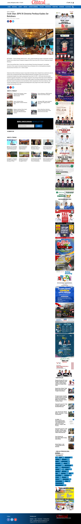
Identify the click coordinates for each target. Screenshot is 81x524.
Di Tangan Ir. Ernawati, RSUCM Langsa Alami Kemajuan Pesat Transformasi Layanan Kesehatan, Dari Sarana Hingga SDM (12, 161)
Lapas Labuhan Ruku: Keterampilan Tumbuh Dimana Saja (20, 102)
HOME (9, 6)
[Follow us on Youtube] (15, 519)
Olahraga (63, 473)
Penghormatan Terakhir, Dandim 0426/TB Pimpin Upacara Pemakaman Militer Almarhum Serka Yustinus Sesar (61, 398)
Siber (35, 518)
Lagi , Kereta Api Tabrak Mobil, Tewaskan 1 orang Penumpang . (61, 413)
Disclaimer (40, 518)
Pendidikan (58, 475)
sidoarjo (64, 477)
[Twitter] (13, 21)
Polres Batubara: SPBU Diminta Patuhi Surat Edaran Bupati (45, 94)
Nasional (64, 471)
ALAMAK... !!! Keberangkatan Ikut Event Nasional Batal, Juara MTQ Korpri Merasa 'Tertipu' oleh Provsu (60, 422)
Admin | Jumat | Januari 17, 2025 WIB (13, 18)
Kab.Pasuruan (68, 465)
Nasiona (58, 471)
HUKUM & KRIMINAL (33, 6)
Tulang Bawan (59, 483)
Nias (57, 473)
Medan (67, 469)
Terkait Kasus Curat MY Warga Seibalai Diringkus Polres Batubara (23, 160)
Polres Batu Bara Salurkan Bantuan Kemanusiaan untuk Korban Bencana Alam (44, 110)
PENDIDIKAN (48, 6)
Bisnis (57, 461)
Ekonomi (58, 463)
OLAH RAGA (68, 6)
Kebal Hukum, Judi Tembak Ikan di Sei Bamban (59, 445)
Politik (57, 477)
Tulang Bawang (59, 485)
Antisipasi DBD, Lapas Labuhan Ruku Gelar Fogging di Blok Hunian (45, 102)
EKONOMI (61, 6)
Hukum (65, 463)
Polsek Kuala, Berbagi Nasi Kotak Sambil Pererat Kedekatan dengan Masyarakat (36, 160)
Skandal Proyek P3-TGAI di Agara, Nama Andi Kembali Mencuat (61, 405)
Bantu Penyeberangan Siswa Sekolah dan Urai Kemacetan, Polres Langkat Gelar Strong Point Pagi (48, 161)
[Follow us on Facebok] (8, 519)
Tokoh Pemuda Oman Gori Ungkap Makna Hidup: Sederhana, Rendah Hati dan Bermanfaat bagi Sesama (48, 149)
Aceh (60, 457)
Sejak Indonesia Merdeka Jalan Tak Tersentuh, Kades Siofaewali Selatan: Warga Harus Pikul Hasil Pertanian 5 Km (36, 149)
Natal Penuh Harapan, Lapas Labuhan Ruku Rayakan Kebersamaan (20, 94)
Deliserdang (64, 461)
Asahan (57, 459)
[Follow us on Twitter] (12, 519)
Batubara (12, 11)
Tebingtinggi (59, 481)
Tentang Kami (46, 518)
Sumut (57, 479)
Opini (70, 473)
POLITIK (42, 6)
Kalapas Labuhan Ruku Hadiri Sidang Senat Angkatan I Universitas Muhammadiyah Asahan (20, 111)
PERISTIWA (55, 6)
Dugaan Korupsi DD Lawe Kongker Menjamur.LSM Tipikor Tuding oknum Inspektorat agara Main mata (61, 383)
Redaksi (32, 518)
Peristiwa (66, 475)
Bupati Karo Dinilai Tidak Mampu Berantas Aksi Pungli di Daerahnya (61, 389)
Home (8, 11)
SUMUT (20, 6)
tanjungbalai (65, 479)
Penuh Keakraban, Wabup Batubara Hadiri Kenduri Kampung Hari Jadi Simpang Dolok (23, 149)
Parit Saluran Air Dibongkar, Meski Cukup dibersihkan (61, 438)
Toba (66, 481)
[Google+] (10, 21)
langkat (57, 469)
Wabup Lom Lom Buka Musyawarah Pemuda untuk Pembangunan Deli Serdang (12, 148)
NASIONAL (14, 6)
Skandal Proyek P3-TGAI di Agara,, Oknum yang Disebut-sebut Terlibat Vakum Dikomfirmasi (61, 430)
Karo (57, 467)
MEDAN (25, 6)
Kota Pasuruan (65, 467)
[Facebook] (8, 21)
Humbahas (58, 465)
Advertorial (67, 457)
